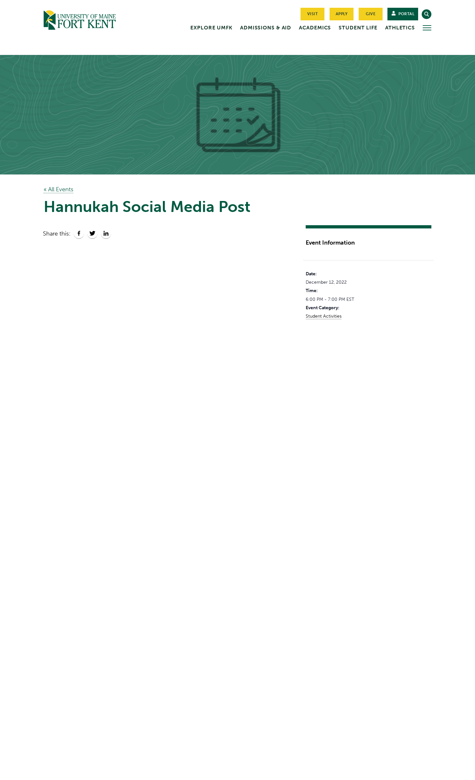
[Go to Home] (92, 19)
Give (370, 14)
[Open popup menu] (427, 27)
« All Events (58, 189)
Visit (312, 14)
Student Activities (324, 316)
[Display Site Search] (426, 14)
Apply (342, 14)
